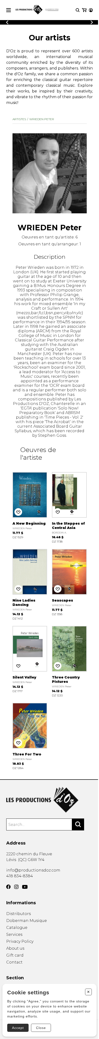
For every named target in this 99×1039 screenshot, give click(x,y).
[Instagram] (16, 886)
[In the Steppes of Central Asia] (69, 507)
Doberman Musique (26, 920)
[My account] (91, 10)
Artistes (19, 119)
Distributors (18, 913)
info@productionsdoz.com (33, 870)
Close (41, 1028)
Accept (18, 1028)
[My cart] (84, 10)
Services (14, 934)
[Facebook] (8, 886)
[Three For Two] (29, 736)
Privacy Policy (19, 941)
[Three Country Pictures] (69, 661)
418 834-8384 (19, 876)
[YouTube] (25, 887)
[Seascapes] (69, 584)
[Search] (78, 824)
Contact (14, 962)
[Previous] (7, 22)
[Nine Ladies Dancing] (29, 584)
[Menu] (8, 10)
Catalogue (16, 927)
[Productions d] (49, 800)
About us (15, 948)
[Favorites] (18, 512)
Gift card (15, 955)
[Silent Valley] (29, 661)
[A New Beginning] (29, 507)
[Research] (78, 10)
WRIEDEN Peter (41, 119)
